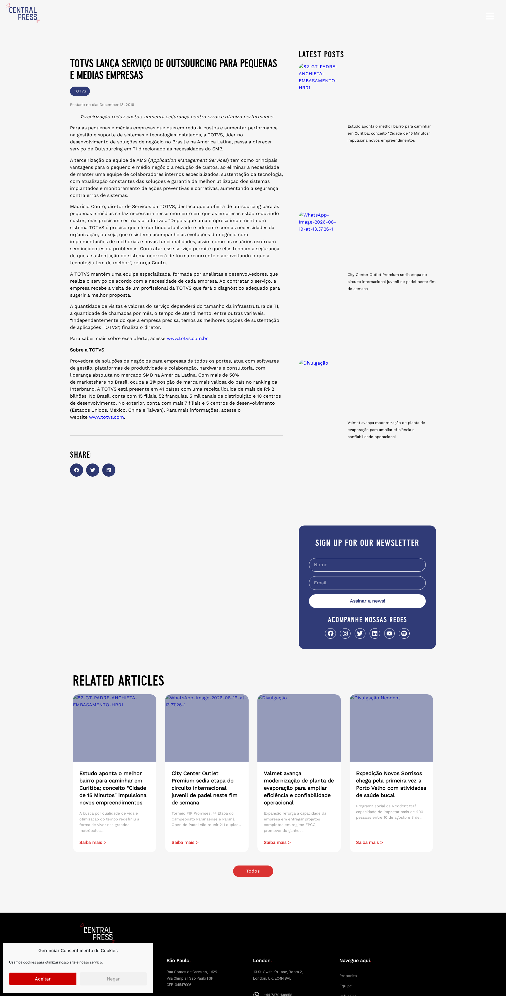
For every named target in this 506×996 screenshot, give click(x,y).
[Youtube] (389, 633)
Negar (113, 979)
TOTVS (80, 91)
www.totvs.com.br (187, 338)
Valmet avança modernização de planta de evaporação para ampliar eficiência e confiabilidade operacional (386, 429)
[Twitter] (360, 633)
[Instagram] (345, 633)
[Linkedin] (375, 633)
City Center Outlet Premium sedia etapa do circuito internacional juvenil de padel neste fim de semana (391, 281)
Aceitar (43, 979)
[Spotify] (404, 633)
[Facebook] (330, 633)
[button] (76, 470)
